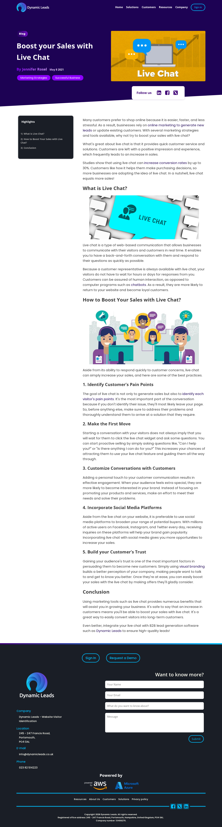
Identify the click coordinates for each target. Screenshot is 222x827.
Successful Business (67, 78)
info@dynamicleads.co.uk (36, 754)
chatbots (138, 284)
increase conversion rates (165, 163)
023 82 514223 (28, 767)
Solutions (132, 7)
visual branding (192, 566)
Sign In (90, 658)
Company (181, 7)
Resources (165, 7)
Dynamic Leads (109, 631)
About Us (94, 799)
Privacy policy (140, 799)
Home (119, 7)
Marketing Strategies (33, 78)
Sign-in (198, 7)
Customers (149, 7)
